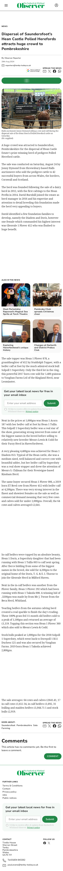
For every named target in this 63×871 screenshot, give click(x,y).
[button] (6, 5)
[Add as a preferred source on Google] (33, 70)
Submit (51, 403)
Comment (52, 756)
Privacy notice (32, 411)
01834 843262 (18, 860)
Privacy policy (9, 791)
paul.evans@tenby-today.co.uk (23, 865)
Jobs (4, 794)
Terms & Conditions (12, 785)
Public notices (9, 798)
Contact (6, 788)
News (4, 26)
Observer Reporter (13, 58)
